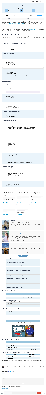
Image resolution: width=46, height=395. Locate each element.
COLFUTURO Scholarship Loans (33, 29)
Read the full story (5, 202)
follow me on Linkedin (34, 367)
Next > (43, 373)
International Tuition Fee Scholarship (13, 24)
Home (10, 6)
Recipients (10, 18)
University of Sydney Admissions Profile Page (17, 318)
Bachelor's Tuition (10, 356)
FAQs (15, 18)
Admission (19, 18)
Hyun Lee (19, 8)
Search (39, 15)
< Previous (3, 373)
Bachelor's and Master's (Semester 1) (13, 347)
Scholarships (5, 18)
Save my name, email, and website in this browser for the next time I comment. (13, 386)
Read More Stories (23, 255)
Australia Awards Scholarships (30, 28)
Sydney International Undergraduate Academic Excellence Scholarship (15, 23)
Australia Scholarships (15, 6)
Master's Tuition (10, 358)
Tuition (29, 18)
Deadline (25, 18)
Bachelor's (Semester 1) (11, 345)
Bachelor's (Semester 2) (11, 343)
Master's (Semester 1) (11, 349)
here (24, 367)
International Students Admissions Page (27, 295)
